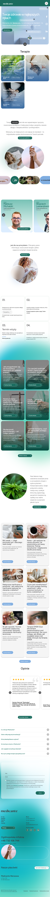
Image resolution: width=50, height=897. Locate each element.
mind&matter (14, 891)
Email (6, 777)
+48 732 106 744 (10, 840)
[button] (46, 4)
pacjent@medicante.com (32, 824)
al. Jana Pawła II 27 (30, 818)
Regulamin (26, 890)
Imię (6, 773)
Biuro (27, 816)
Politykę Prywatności (18, 785)
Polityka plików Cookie (44, 890)
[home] (8, 5)
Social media (30, 827)
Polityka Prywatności (33, 890)
